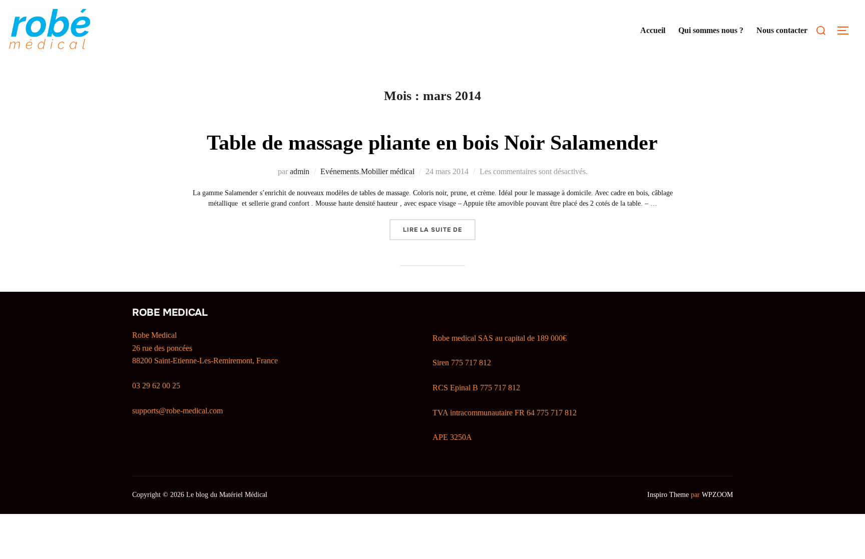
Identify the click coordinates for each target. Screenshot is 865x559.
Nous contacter (781, 30)
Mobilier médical (387, 171)
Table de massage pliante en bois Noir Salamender (432, 142)
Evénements (339, 171)
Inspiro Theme (668, 494)
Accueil (652, 30)
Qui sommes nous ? (710, 30)
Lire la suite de (439, 229)
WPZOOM (717, 494)
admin (299, 171)
